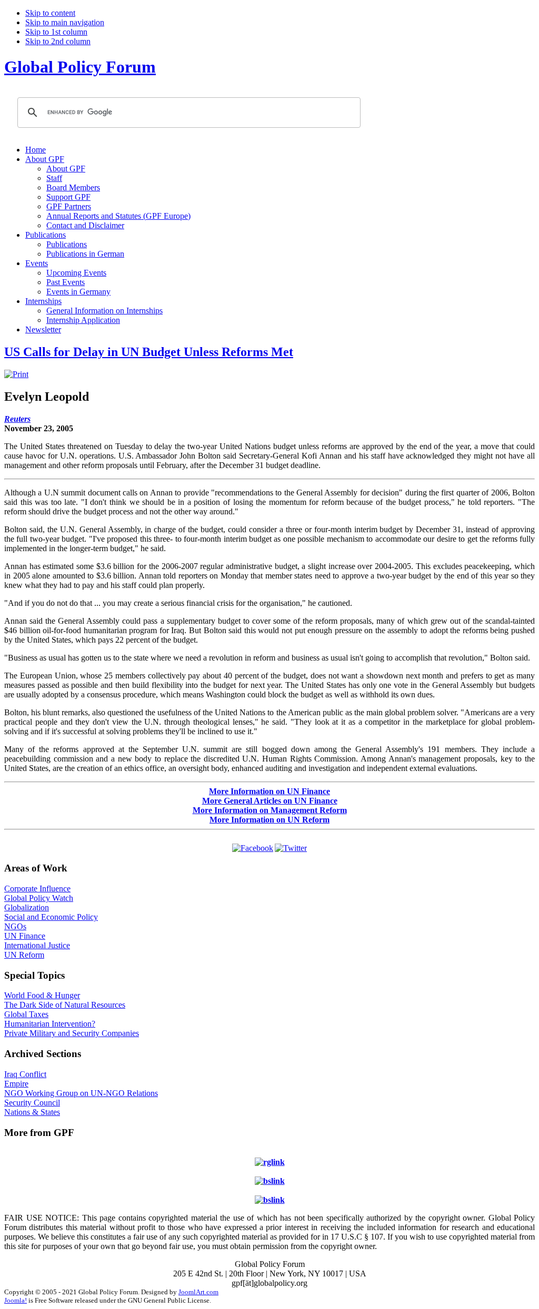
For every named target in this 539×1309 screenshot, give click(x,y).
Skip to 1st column (56, 31)
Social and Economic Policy (51, 916)
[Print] (16, 374)
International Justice (37, 945)
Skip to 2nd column (58, 41)
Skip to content (50, 12)
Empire (16, 1083)
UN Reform (24, 954)
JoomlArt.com (198, 1292)
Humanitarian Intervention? (49, 1023)
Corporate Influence (37, 888)
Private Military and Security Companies (71, 1033)
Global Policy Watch (38, 898)
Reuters (17, 418)
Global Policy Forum (80, 66)
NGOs (15, 926)
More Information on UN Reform (269, 819)
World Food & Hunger (42, 995)
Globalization (26, 907)
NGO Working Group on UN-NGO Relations (81, 1093)
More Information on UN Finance (269, 791)
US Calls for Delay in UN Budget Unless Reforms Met (148, 352)
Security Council (32, 1102)
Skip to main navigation (64, 22)
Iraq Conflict (25, 1074)
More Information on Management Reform (270, 810)
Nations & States (32, 1112)
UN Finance (24, 935)
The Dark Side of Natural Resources (64, 1004)
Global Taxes (26, 1014)
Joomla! (15, 1300)
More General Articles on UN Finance (269, 800)
